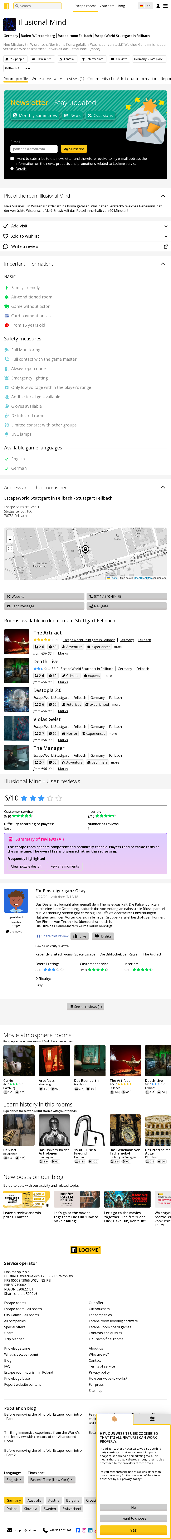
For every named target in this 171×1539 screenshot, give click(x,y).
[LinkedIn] (90, 1530)
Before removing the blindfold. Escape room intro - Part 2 (43, 1452)
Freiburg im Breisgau (123, 1157)
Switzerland (72, 1508)
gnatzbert (16, 917)
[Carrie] (19, 1060)
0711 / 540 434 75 (107, 596)
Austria (53, 1500)
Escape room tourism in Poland (28, 1372)
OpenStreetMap (143, 578)
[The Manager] (16, 757)
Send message (22, 606)
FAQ (7, 1366)
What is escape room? (21, 1354)
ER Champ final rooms (106, 1339)
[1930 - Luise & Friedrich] (90, 1130)
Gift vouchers (99, 1309)
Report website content (22, 1384)
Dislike (106, 936)
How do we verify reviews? (52, 946)
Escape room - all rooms (23, 1309)
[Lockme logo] (6, 6)
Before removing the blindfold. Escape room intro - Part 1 (43, 1416)
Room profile (15, 78)
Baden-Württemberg (38, 35)
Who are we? (99, 1354)
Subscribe (76, 149)
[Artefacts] (54, 1060)
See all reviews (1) (87, 1006)
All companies (15, 1321)
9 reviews (15, 931)
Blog (121, 6)
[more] (94, 49)
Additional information (137, 78)
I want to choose (133, 1518)
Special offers (14, 1327)
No (133, 1507)
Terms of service (102, 1366)
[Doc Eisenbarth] (90, 1060)
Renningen (46, 1157)
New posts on (33, 1177)
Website (17, 596)
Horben (79, 1157)
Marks (63, 653)
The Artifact (152, 954)
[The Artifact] (16, 641)
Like (83, 936)
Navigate (100, 606)
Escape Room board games (110, 1327)
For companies (100, 1315)
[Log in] (158, 6)
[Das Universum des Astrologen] (54, 1130)
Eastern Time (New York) (49, 1479)
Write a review (44, 78)
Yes (133, 1530)
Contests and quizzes (105, 1333)
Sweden (50, 1508)
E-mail (15, 141)
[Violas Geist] (16, 728)
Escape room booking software (113, 1321)
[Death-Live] (16, 670)
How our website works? (108, 1378)
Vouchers (107, 6)
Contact (95, 1360)
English (12, 1479)
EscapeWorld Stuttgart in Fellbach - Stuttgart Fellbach (58, 498)
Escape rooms (85, 6)
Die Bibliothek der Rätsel (119, 954)
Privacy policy (99, 1372)
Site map (95, 1390)
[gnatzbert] (16, 901)
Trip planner (14, 1339)
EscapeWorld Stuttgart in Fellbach (122, 35)
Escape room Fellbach (75, 35)
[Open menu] (165, 6)
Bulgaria (72, 1500)
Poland (12, 1508)
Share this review (54, 936)
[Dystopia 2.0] (16, 699)
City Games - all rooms (21, 1315)
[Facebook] (78, 1530)
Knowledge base (17, 1378)
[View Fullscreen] (10, 549)
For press (96, 1384)
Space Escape (84, 954)
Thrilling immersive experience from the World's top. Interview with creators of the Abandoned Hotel (42, 1436)
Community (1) (100, 78)
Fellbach (144, 640)
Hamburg (9, 1088)
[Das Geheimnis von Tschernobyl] (125, 1130)
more (118, 646)
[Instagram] (84, 1530)
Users (8, 1333)
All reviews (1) (72, 78)
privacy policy (131, 1479)
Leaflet (114, 578)
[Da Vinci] (19, 1130)
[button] (10, 533)
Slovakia (30, 1508)
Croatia (92, 1500)
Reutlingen (10, 1153)
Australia (34, 1500)
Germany (11, 35)
